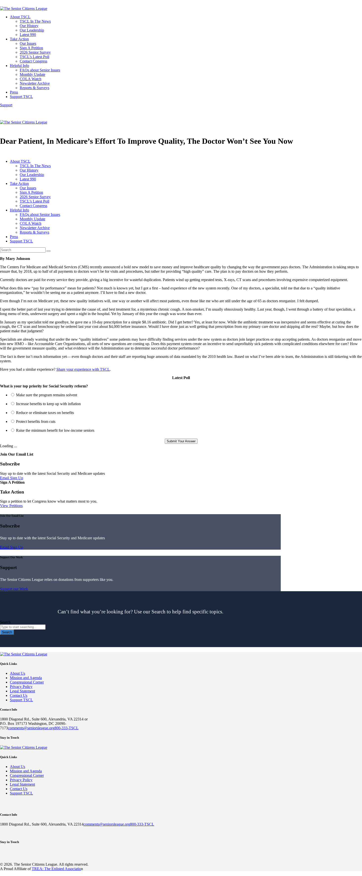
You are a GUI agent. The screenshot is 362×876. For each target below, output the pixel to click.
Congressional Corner (27, 682)
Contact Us (18, 695)
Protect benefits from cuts (35, 421)
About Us (17, 673)
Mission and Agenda (26, 678)
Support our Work (14, 589)
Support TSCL (21, 700)
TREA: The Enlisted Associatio (56, 869)
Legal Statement (22, 691)
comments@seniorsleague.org (31, 728)
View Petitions (11, 506)
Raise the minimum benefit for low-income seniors (55, 430)
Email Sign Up (11, 478)
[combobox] (23, 627)
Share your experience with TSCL (83, 369)
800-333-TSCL (66, 728)
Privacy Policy (21, 687)
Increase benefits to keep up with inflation (48, 404)
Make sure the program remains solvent (46, 395)
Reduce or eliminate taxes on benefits (45, 413)
